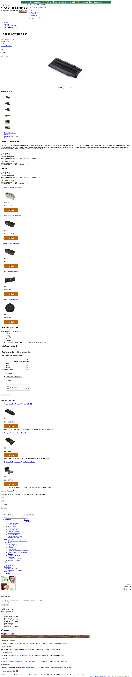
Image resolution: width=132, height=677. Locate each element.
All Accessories (12, 544)
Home (6, 22)
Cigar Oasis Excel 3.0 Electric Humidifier (13, 187)
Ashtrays (10, 554)
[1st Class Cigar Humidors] (14, 12)
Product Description (10, 133)
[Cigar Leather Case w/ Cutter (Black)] (10, 417)
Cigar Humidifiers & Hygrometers (17, 552)
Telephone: (4, 504)
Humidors (26, 520)
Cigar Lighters (12, 546)
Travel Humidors (13, 524)
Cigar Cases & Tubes (10, 26)
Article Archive (7, 661)
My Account (35, 4)
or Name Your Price (6, 46)
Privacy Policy (103, 676)
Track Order (43, 4)
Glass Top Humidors (14, 533)
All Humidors (27, 521)
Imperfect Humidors (13, 537)
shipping (53, 649)
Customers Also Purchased (11, 136)
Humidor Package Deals (15, 536)
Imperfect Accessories (14, 560)
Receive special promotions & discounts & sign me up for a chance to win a (22, 600)
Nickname (9, 373)
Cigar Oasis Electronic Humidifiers (18, 550)
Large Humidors (12, 529)
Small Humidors (12, 526)
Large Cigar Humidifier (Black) (11, 271)
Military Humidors (13, 534)
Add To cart (4, 56)
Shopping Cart (35, 18)
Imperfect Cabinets (22, 541)
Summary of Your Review (13, 376)
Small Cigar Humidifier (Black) (11, 299)
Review (8, 380)
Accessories (7, 24)
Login (29, 4)
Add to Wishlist (5, 57)
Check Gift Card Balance (15, 570)
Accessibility (97, 676)
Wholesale (7, 573)
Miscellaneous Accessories (15, 559)
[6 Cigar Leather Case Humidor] (10, 446)
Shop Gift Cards (12, 568)
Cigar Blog (17, 661)
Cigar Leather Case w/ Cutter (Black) (18, 404)
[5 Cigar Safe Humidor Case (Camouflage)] (10, 475)
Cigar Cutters (11, 547)
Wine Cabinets (8, 565)
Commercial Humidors (14, 531)
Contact (91, 676)
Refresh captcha (6, 519)
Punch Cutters (12, 549)
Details (6, 134)
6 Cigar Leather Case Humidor (15, 433)
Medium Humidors (13, 528)
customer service (23, 655)
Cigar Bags (11, 557)
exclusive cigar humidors (28, 667)
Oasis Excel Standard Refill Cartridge (12, 215)
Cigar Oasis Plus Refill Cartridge (11, 243)
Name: (2, 497)
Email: (2, 501)
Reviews (6, 138)
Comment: (4, 508)
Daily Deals (7, 567)
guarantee (64, 643)
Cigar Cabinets (8, 539)
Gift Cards (7, 571)
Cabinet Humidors (13, 523)
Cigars (6, 562)
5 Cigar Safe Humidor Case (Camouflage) (19, 462)
